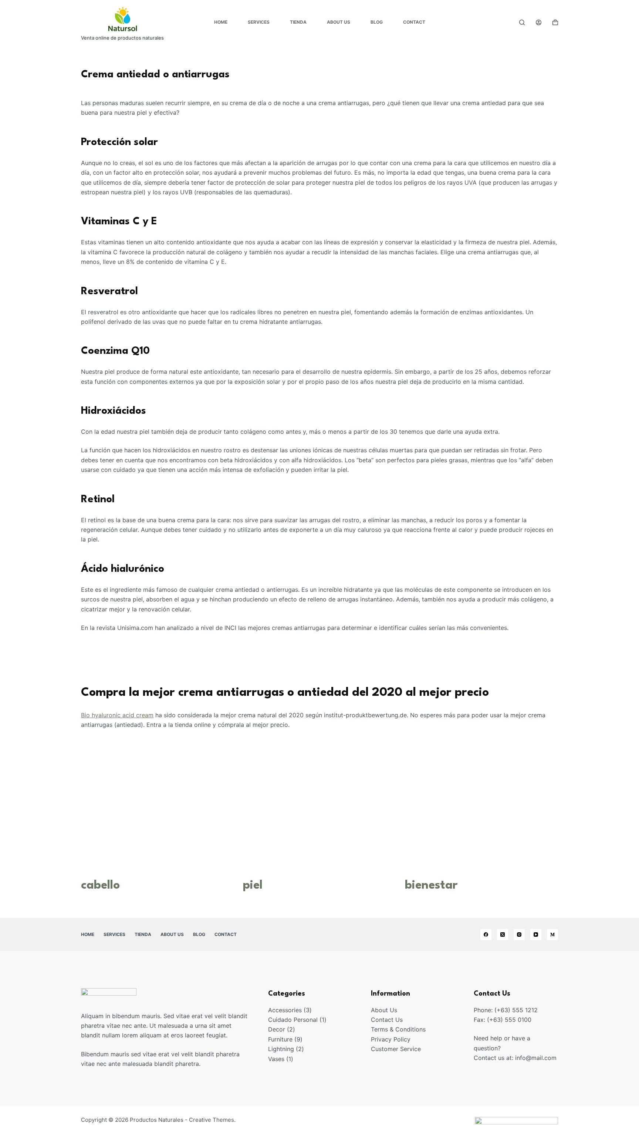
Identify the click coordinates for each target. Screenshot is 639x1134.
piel (253, 885)
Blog (377, 22)
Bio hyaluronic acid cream (117, 715)
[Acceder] (538, 22)
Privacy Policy (390, 1039)
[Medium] (552, 934)
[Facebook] (485, 934)
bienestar (431, 885)
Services (259, 22)
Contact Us (387, 1019)
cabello (100, 885)
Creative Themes (211, 1119)
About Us (338, 22)
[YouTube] (535, 934)
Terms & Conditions (398, 1029)
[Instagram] (519, 934)
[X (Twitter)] (502, 934)
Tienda (298, 22)
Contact (414, 22)
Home (220, 22)
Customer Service (396, 1049)
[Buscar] (522, 22)
